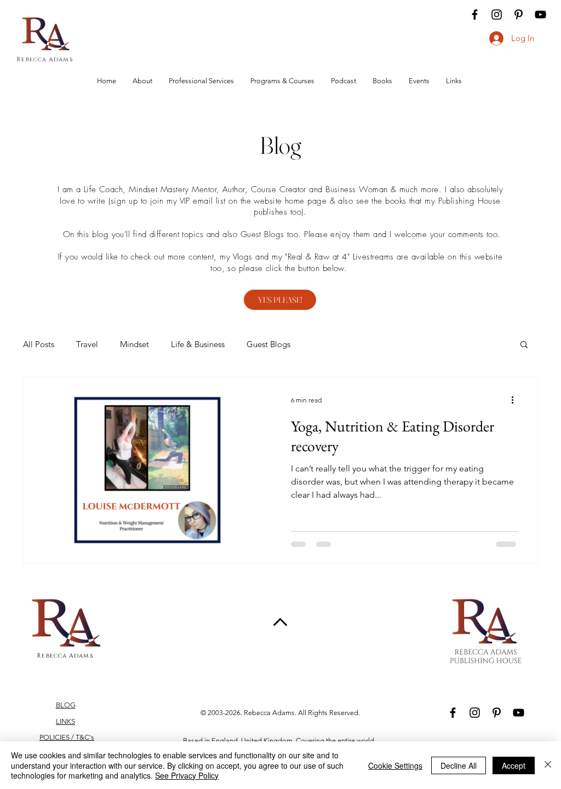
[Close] (547, 765)
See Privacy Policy (187, 775)
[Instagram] (496, 14)
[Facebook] (475, 14)
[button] (524, 345)
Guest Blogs (268, 344)
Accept (513, 765)
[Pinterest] (518, 14)
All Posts (38, 344)
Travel (87, 344)
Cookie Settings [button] (395, 765)
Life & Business (198, 344)
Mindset (134, 344)
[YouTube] (540, 14)
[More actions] (516, 399)
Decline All (458, 765)
